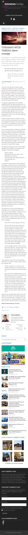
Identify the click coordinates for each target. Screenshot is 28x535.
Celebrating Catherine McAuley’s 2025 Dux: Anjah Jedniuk (16, 371)
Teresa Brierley (15, 315)
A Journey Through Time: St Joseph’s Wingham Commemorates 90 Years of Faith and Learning (16, 404)
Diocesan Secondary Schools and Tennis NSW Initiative (17, 431)
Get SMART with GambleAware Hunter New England (17, 377)
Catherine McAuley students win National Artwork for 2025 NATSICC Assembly (17, 396)
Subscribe (4, 513)
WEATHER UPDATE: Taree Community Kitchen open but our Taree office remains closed (17, 419)
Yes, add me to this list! (9, 510)
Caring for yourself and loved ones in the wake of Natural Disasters (16, 412)
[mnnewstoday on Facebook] (11, 18)
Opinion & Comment (14, 307)
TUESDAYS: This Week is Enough (14, 463)
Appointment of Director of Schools (16, 425)
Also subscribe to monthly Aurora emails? (12, 508)
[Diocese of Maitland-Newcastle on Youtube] (14, 18)
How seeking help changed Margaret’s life (16, 383)
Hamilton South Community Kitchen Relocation (17, 389)
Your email (4, 502)
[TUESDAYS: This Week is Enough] (7, 445)
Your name (4, 496)
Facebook (16, 303)
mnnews (14, 4)
